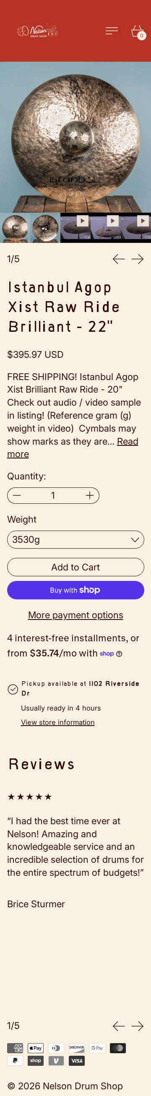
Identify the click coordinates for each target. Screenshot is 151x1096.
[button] (75, 137)
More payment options (75, 614)
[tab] (15, 228)
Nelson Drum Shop (83, 1085)
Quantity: (26, 476)
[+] (90, 495)
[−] (16, 495)
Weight (21, 519)
